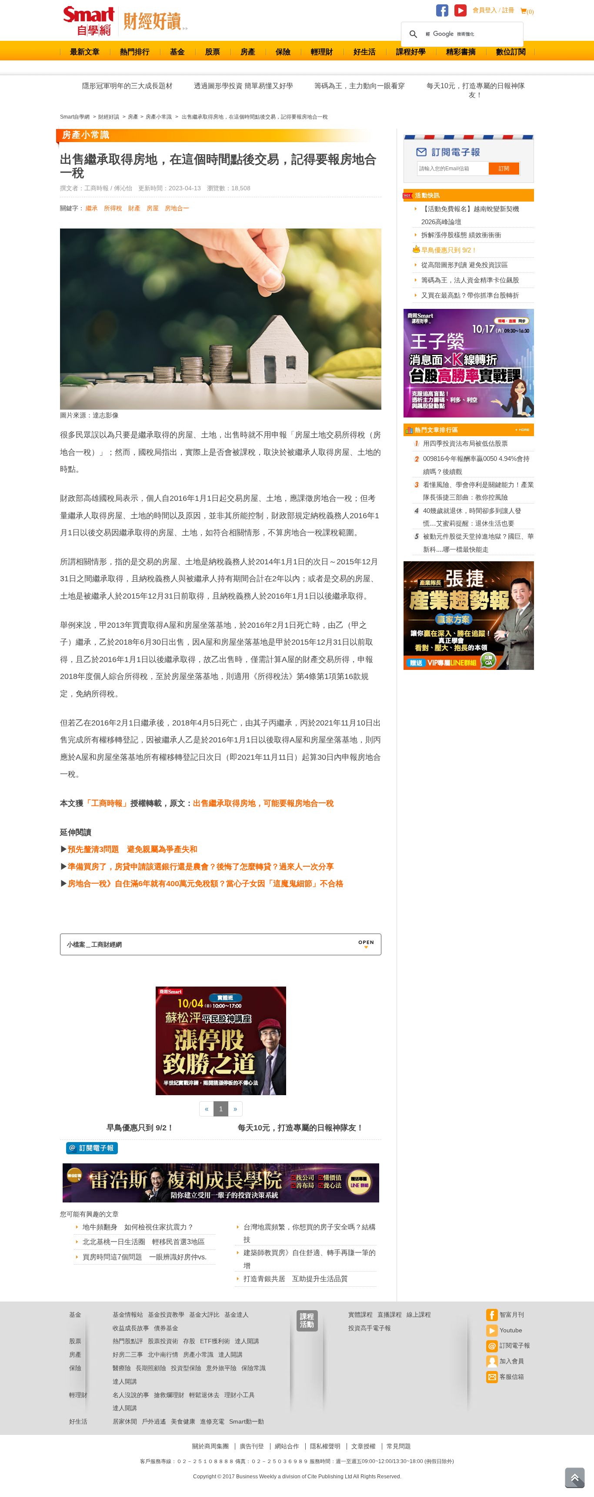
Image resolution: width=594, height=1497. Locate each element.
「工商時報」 (106, 803)
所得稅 (113, 208)
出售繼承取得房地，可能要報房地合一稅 (263, 803)
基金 (177, 52)
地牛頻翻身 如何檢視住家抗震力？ (138, 1227)
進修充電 (212, 1421)
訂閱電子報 (514, 1345)
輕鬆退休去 (204, 1394)
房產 (247, 52)
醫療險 (122, 1368)
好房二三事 (128, 1354)
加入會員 (511, 1361)
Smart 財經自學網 (92, 21)
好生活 (365, 52)
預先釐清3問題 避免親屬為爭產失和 (132, 849)
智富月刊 (511, 1314)
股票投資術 (163, 1341)
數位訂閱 (511, 52)
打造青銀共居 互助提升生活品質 (296, 1278)
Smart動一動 (246, 1421)
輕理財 (322, 52)
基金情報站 (128, 1314)
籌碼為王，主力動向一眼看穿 (359, 85)
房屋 (153, 208)
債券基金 (166, 1328)
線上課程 (419, 1314)
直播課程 (389, 1314)
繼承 (92, 208)
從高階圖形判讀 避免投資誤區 (464, 264)
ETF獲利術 (215, 1341)
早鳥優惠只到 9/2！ (140, 1127)
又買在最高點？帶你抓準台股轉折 (470, 295)
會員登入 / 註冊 (493, 10)
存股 (189, 1341)
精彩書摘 (461, 52)
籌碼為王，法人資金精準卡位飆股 (470, 280)
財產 (134, 208)
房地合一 (177, 208)
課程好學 (411, 52)
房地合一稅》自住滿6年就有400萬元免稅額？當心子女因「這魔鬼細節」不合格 (206, 883)
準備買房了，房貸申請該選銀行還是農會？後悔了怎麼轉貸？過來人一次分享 (201, 866)
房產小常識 (198, 1354)
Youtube (510, 1330)
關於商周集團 (210, 1446)
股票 (212, 52)
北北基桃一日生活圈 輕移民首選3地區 (144, 1241)
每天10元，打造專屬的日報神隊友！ (476, 90)
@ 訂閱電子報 (92, 1148)
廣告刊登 (252, 1446)
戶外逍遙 (154, 1421)
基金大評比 (204, 1314)
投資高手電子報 (369, 1328)
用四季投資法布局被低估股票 (465, 443)
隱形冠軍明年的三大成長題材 (127, 85)
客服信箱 (511, 1376)
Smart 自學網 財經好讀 (155, 21)
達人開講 (247, 1341)
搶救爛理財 (169, 1394)
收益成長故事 (131, 1328)
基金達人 (236, 1314)
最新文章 (85, 52)
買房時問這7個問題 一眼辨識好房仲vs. (145, 1257)
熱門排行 (135, 52)
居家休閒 (125, 1421)
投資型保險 (186, 1368)
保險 (283, 52)
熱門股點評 (128, 1341)
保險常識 (253, 1368)
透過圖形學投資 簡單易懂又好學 (243, 85)
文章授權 (363, 1446)
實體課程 (360, 1314)
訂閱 (504, 169)
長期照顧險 (151, 1368)
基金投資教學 (166, 1314)
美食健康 (183, 1421)
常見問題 (399, 1446)
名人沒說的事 (131, 1394)
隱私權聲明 (325, 1446)
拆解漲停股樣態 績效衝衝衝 (461, 234)
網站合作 (287, 1446)
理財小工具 (239, 1394)
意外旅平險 (221, 1368)
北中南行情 (163, 1354)
